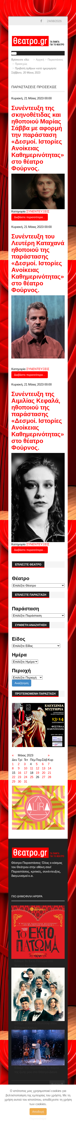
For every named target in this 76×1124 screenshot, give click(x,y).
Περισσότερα (38, 1118)
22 (13, 777)
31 (25, 781)
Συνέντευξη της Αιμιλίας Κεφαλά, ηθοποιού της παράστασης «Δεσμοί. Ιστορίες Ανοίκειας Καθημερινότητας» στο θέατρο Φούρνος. (37, 421)
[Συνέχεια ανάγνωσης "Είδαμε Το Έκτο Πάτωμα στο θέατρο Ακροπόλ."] (38, 932)
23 (19, 777)
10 (25, 768)
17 (25, 772)
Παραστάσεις (55, 59)
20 (43, 772)
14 (49, 768)
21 (49, 772)
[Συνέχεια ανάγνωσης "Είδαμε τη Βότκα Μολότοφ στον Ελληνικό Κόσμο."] (38, 994)
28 (49, 777)
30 (19, 781)
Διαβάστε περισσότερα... (29, 217)
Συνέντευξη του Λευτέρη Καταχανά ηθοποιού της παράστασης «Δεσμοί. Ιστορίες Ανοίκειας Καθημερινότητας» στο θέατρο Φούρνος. (37, 263)
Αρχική (40, 59)
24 (25, 777)
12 (37, 768)
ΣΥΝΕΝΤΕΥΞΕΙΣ (37, 211)
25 (31, 777)
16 (19, 772)
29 (13, 781)
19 (37, 772)
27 (43, 777)
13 (43, 768)
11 (31, 768)
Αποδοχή (38, 1111)
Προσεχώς (21, 63)
